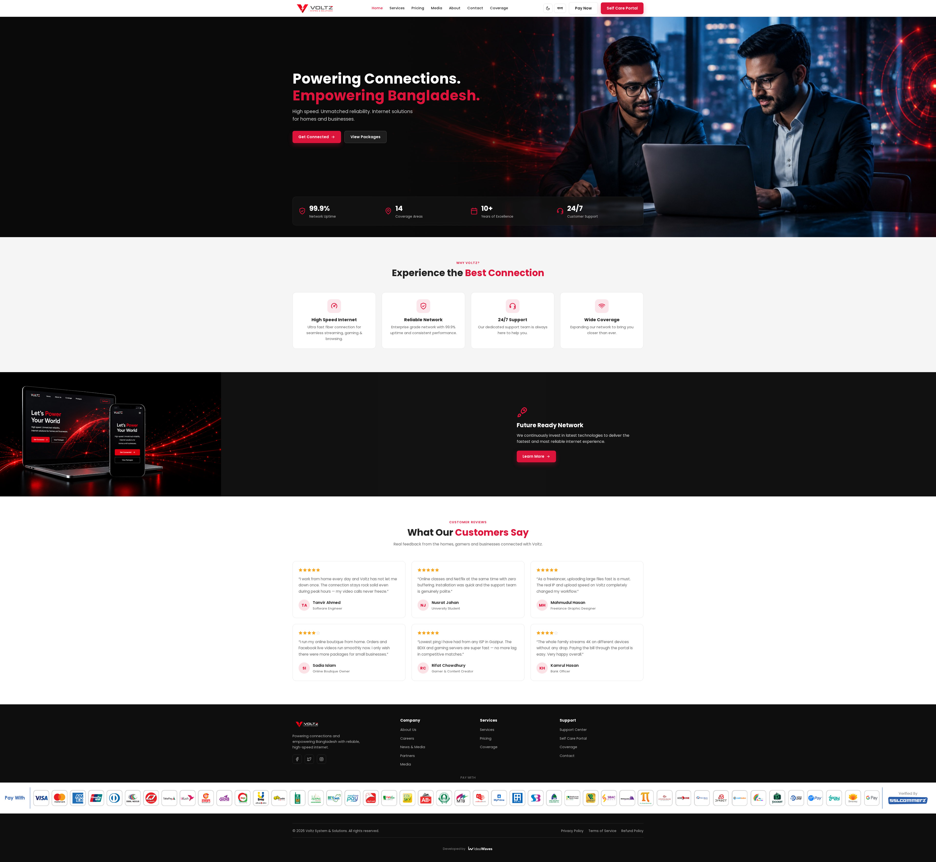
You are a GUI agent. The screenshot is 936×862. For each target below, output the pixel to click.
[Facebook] (297, 759)
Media (436, 8)
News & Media (412, 747)
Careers (407, 738)
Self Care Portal (622, 8)
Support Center (573, 729)
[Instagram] (321, 759)
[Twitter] (309, 759)
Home (377, 8)
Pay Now (583, 8)
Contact (475, 8)
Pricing (417, 8)
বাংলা (560, 8)
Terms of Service (602, 831)
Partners (407, 755)
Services (397, 8)
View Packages (365, 136)
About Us (408, 729)
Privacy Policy (572, 831)
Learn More (533, 456)
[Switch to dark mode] (548, 8)
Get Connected (313, 136)
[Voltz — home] (314, 8)
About (454, 8)
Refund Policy (632, 831)
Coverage (499, 8)
